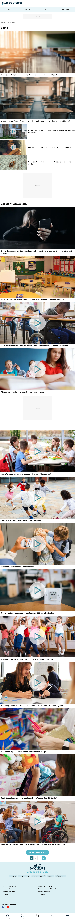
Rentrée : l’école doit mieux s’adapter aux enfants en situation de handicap (33, 844)
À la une (7, 918)
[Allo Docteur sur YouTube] (8, 907)
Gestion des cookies (45, 886)
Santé (8, 10)
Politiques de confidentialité (47, 889)
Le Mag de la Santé (38, 876)
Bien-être (27, 10)
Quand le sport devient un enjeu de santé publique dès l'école (27, 659)
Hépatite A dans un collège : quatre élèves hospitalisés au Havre (51, 131)
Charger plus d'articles (37, 852)
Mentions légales (8, 889)
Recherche (53, 918)
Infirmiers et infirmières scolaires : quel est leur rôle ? (50, 147)
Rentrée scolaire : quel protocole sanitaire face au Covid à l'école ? (29, 798)
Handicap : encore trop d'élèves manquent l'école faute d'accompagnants (32, 705)
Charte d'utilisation (8, 892)
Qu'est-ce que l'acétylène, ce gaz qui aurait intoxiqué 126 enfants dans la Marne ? (35, 121)
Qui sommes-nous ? (9, 886)
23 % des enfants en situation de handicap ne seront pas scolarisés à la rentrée (34, 346)
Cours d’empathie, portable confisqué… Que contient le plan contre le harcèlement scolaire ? (36, 252)
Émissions (65, 10)
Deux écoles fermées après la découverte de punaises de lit (51, 163)
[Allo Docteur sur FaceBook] (3, 907)
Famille (46, 10)
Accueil (3, 22)
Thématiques (11, 22)
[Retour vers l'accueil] (37, 3)
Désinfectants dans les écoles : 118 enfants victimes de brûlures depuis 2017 (33, 299)
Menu (67, 918)
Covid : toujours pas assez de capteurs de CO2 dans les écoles (27, 613)
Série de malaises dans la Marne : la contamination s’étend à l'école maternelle (34, 75)
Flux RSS (5, 894)
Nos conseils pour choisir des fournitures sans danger (23, 752)
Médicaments (60, 876)
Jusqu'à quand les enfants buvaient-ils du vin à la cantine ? (26, 474)
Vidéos (22, 918)
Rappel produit (24, 876)
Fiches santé (37, 918)
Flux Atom (41, 894)
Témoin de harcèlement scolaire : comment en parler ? (24, 392)
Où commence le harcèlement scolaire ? (18, 566)
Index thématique (44, 892)
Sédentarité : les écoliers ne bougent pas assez (21, 520)
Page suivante (44, 858)
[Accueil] (37, 868)
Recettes (13, 876)
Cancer (50, 876)
